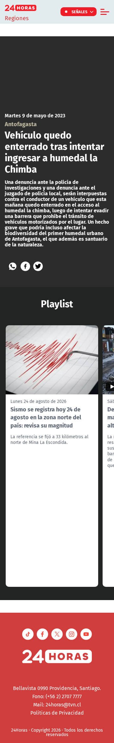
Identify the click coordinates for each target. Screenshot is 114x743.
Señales (80, 12)
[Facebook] (25, 266)
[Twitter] (38, 266)
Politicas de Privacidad (57, 712)
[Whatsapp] (12, 266)
